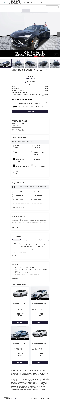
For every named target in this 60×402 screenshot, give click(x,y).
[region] (30, 97)
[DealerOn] (7, 397)
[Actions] (46, 70)
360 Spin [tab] (34, 10)
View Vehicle (20, 322)
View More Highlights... (18, 207)
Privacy (20, 398)
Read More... (15, 227)
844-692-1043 (20, 131)
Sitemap (16, 398)
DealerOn (13, 398)
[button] (2, 7)
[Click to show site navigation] (57, 2)
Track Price (31, 82)
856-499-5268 (19, 129)
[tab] (16, 240)
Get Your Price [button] (30, 112)
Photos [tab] (26, 10)
